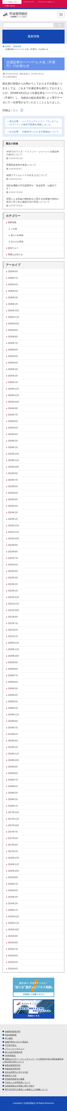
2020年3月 (13, 701)
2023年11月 (13, 460)
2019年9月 (13, 721)
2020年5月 (13, 688)
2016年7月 (13, 884)
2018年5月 (13, 793)
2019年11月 (13, 714)
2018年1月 (13, 806)
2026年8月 (13, 271)
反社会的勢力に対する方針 (16, 1072)
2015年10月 (13, 929)
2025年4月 (13, 362)
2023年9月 (13, 473)
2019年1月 (13, 747)
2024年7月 (13, 414)
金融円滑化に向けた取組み (16, 1042)
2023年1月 (13, 519)
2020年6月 (13, 682)
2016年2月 (13, 903)
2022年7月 (13, 558)
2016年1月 (13, 910)
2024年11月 (13, 395)
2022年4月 (13, 571)
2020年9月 (13, 662)
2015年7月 (13, 949)
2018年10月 (13, 760)
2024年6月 (13, 421)
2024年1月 (13, 447)
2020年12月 (13, 643)
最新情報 (12, 222)
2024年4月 (13, 434)
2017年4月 (13, 845)
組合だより (13, 248)
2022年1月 (13, 590)
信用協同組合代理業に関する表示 (19, 1086)
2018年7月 (13, 780)
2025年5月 (13, 356)
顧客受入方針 (11, 1075)
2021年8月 (13, 617)
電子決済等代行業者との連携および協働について (26, 1089)
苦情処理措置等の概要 (14, 1079)
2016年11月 (13, 864)
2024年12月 (13, 389)
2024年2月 (13, 441)
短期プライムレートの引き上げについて (26, 175)
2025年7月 (13, 343)
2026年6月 (13, 284)
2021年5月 (13, 630)
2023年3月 (13, 506)
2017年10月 (13, 825)
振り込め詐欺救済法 (13, 1052)
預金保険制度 (11, 1035)
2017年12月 (13, 812)
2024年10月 (13, 402)
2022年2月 (13, 584)
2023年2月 (13, 512)
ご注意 (14, 229)
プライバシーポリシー (46, 2)
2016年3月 (13, 897)
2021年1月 (13, 636)
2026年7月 (13, 278)
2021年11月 (13, 604)
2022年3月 (13, 577)
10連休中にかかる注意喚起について (40, 131)
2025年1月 (13, 382)
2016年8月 (13, 877)
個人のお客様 (17, 235)
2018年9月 (13, 766)
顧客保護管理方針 (12, 1065)
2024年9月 (13, 408)
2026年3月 (13, 291)
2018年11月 (13, 753)
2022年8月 (13, 551)
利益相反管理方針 (12, 1069)
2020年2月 (13, 708)
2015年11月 (13, 923)
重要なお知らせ (15, 254)
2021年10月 (13, 610)
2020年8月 (13, 669)
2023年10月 (13, 467)
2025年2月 (13, 376)
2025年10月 (13, 323)
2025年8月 (13, 336)
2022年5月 (13, 564)
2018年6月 (13, 786)
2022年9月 (13, 545)
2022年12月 (13, 525)
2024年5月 (13, 428)
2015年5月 (13, 962)
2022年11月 (13, 532)
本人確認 (9, 1038)
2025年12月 (13, 310)
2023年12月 (13, 454)
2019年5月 (13, 734)
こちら (14, 110)
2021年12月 (13, 597)
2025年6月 (13, 349)
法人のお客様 (17, 242)
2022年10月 (13, 538)
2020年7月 (13, 675)
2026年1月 (13, 304)
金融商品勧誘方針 (12, 1031)
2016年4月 (13, 890)
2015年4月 (13, 968)
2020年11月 (13, 649)
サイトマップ (29, 2)
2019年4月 (13, 740)
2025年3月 (13, 369)
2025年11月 (13, 317)
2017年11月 (13, 819)
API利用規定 (10, 1055)
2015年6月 (13, 955)
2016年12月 (13, 858)
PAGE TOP (62, 1075)
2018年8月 (13, 773)
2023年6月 (13, 486)
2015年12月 (13, 916)
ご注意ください (12, 2)
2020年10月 (13, 656)
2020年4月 (13, 695)
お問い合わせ (10, 6)
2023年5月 (13, 493)
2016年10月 (13, 871)
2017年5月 (13, 838)
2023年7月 (13, 480)
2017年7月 (13, 832)
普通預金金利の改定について (21, 164)
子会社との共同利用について (17, 1082)
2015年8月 (13, 942)
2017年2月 (13, 851)
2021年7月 (13, 623)
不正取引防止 (11, 1045)
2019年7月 (13, 727)
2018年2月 (13, 799)
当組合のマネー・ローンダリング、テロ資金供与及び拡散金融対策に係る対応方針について (32, 1060)
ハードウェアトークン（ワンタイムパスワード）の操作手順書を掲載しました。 (32, 123)
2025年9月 (13, 330)
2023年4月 (13, 499)
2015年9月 (13, 936)
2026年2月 (13, 297)
